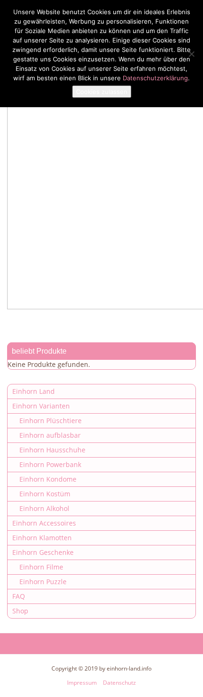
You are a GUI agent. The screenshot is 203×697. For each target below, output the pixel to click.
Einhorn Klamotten (42, 537)
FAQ (18, 596)
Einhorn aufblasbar (50, 435)
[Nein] (191, 54)
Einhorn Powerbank (50, 464)
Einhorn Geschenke (43, 552)
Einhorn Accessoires (44, 522)
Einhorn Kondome (47, 479)
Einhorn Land (33, 391)
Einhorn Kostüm (44, 493)
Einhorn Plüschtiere (50, 420)
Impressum (82, 683)
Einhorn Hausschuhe (52, 449)
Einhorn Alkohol (44, 508)
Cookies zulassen (101, 91)
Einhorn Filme (41, 566)
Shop (20, 610)
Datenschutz (119, 683)
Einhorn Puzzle (43, 581)
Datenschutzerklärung (155, 78)
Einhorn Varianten (41, 405)
